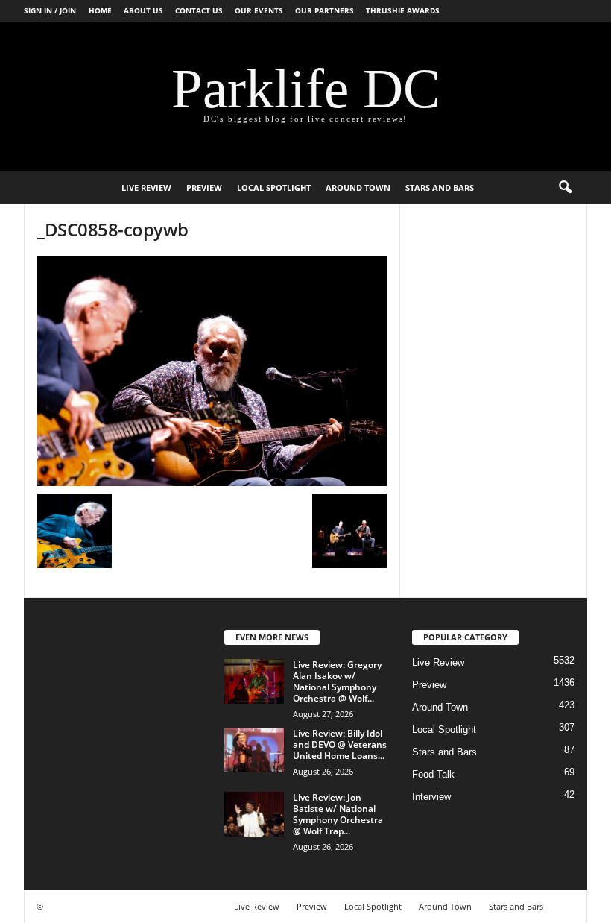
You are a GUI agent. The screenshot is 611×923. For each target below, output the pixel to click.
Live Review (146, 187)
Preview (204, 187)
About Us (143, 10)
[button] (564, 187)
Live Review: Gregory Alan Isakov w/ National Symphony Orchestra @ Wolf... (337, 681)
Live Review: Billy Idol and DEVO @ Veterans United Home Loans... (340, 744)
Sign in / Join (50, 10)
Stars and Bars (439, 187)
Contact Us (199, 10)
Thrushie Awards (403, 10)
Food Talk (433, 774)
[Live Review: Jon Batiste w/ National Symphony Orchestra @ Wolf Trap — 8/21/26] (254, 814)
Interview (431, 796)
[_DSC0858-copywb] (212, 371)
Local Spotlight (274, 187)
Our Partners (324, 10)
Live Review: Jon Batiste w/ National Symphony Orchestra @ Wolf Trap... (338, 814)
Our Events (259, 10)
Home (100, 10)
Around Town (358, 187)
